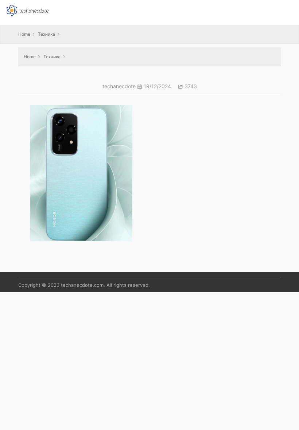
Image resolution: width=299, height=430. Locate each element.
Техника (46, 34)
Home (24, 34)
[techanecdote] (27, 9)
